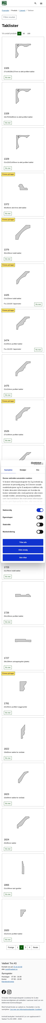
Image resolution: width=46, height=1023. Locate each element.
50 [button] (24, 33)
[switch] (40, 517)
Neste (35, 947)
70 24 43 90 (17, 967)
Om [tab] (37, 470)
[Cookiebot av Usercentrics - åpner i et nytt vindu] (33, 463)
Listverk (22, 10)
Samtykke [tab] (8, 470)
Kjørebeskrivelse (8, 982)
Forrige (11, 947)
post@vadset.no (11, 969)
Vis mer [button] (8, 77)
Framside (5, 10)
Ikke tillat (23, 558)
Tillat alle (23, 542)
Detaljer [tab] (23, 470)
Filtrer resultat (9, 17)
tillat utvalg (23, 550)
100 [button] (28, 33)
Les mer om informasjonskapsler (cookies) (26, 1009)
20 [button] (19, 33)
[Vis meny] (41, 3)
